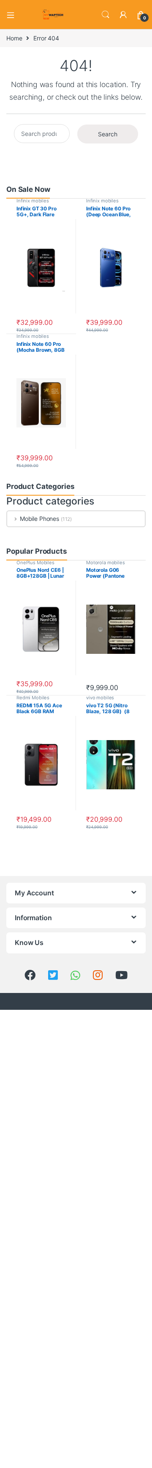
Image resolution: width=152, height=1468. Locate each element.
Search (105, 14)
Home (14, 38)
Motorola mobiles (105, 562)
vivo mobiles (100, 698)
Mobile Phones (39, 518)
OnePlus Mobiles (35, 562)
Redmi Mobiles (32, 698)
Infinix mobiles (32, 201)
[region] (76, 1396)
